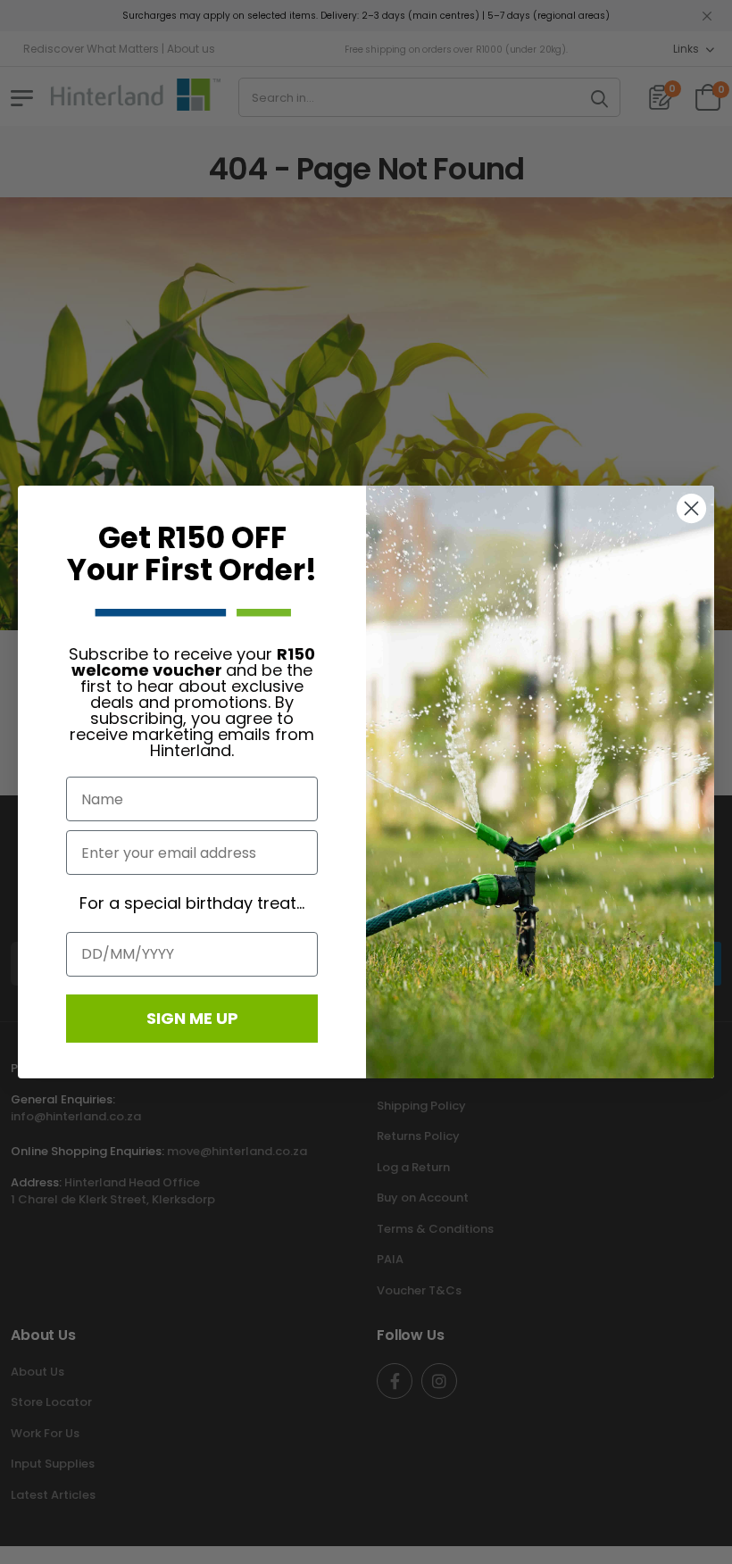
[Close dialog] (691, 508)
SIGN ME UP (192, 1018)
